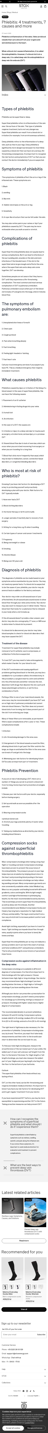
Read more (24, 1241)
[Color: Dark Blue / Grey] (17, 1287)
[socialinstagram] (27, 1391)
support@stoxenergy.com (17, 1354)
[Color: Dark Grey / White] (11, 1287)
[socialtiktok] (30, 1391)
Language (30, 1396)
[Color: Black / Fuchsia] (28, 1287)
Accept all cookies (13, 1428)
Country (10, 1396)
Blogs (9, 12)
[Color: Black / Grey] (5, 1287)
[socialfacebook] (23, 1391)
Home (4, 12)
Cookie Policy (29, 1423)
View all (24, 1309)
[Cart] (45, 6)
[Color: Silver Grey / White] (34, 1287)
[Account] (41, 6)
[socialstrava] (33, 1391)
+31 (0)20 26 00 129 (15, 1350)
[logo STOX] (24, 6)
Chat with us (16, 1358)
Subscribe (41, 1335)
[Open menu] (2, 6)
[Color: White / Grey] (40, 1287)
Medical (15, 12)
